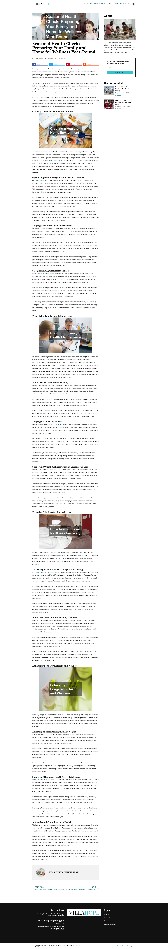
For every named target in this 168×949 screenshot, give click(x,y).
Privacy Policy (121, 946)
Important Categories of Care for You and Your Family (123, 102)
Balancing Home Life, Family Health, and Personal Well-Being (51, 927)
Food (110, 4)
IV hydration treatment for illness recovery (46, 572)
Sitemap (129, 946)
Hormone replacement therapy (42, 780)
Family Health (100, 4)
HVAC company (39, 180)
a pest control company (46, 273)
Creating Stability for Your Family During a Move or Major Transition (50, 914)
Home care (62, 555)
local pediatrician (59, 424)
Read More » (118, 95)
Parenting (88, 4)
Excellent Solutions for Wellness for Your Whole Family (124, 89)
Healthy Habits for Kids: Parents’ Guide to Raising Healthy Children (51, 921)
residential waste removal (54, 161)
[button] (133, 4)
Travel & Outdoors (122, 4)
